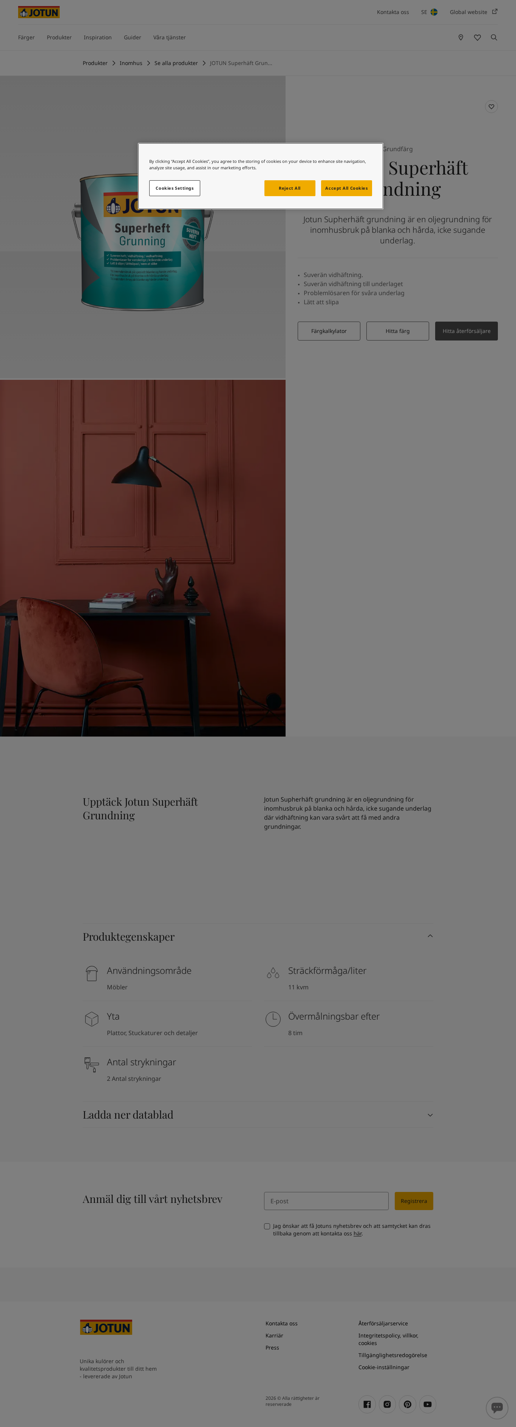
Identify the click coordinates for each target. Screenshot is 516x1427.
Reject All (290, 188)
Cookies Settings (174, 188)
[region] (260, 176)
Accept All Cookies (346, 188)
